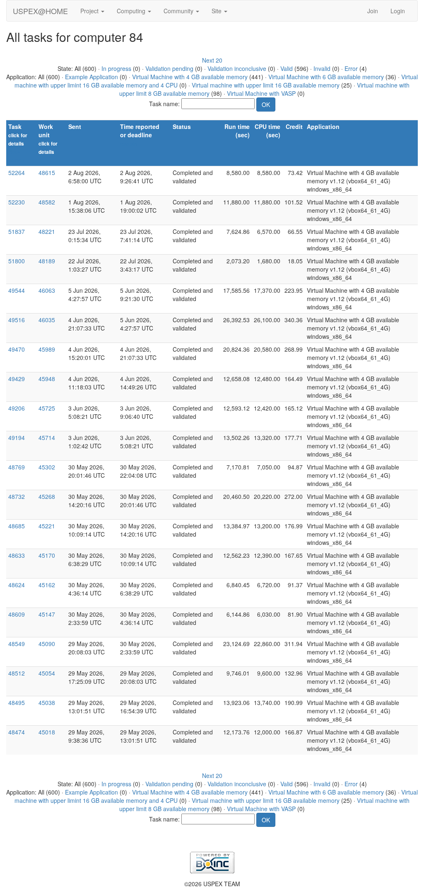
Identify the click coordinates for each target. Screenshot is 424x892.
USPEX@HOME (40, 10)
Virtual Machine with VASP (261, 93)
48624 (16, 585)
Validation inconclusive (236, 68)
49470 (16, 349)
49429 (16, 378)
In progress (116, 68)
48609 (16, 614)
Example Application (91, 77)
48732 (16, 496)
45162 (47, 585)
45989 (47, 349)
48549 (16, 643)
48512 (16, 673)
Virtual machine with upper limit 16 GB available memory (266, 85)
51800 (16, 261)
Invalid (321, 68)
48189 (47, 261)
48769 (16, 467)
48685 (16, 526)
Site (217, 11)
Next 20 (212, 60)
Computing (132, 11)
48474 (16, 732)
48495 (16, 702)
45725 (47, 408)
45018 (47, 732)
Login (397, 11)
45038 (47, 702)
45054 (47, 673)
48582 (47, 202)
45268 (47, 496)
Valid (286, 68)
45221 (47, 526)
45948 (47, 378)
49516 (16, 320)
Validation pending (169, 68)
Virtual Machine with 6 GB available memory (326, 77)
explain (128, 143)
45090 (47, 643)
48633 (16, 555)
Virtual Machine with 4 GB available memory (190, 77)
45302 (47, 467)
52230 (16, 202)
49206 (16, 408)
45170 (47, 555)
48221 (47, 231)
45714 (47, 437)
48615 (47, 172)
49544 (16, 290)
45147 (47, 614)
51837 (16, 231)
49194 (16, 437)
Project (90, 11)
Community (179, 11)
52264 (16, 172)
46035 (47, 320)
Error (351, 68)
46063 (47, 290)
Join (372, 11)
